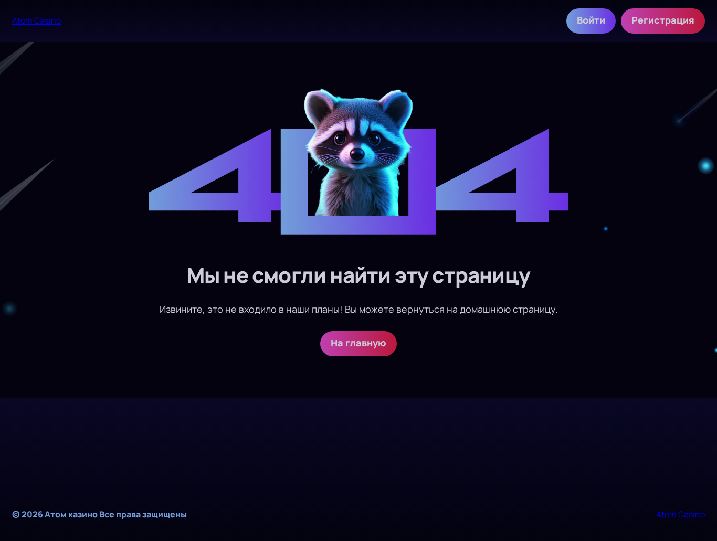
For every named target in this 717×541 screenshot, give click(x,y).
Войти (591, 20)
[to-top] (703, 508)
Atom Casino (36, 20)
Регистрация (662, 20)
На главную (358, 342)
